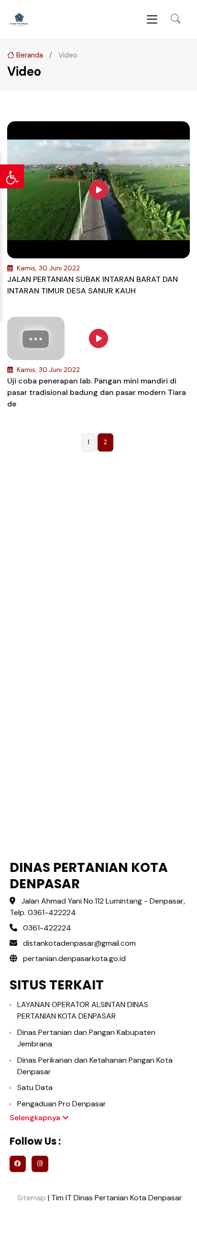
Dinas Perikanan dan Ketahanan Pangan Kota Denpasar (95, 1066)
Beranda (28, 55)
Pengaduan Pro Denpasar (61, 1104)
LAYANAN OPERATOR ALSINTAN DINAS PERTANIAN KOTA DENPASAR (82, 1010)
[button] (175, 19)
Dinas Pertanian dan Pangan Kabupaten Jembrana (86, 1038)
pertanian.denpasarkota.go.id (73, 958)
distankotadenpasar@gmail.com (79, 943)
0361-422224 (47, 928)
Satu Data (35, 1087)
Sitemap (30, 1198)
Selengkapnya (36, 1118)
